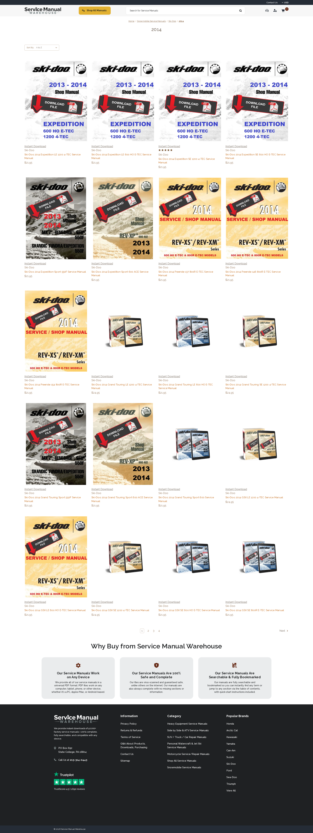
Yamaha (230, 743)
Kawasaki (231, 737)
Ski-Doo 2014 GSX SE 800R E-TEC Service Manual (254, 610)
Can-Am (230, 750)
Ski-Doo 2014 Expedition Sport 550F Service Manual (55, 271)
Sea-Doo (231, 777)
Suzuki (230, 757)
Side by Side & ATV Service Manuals (188, 730)
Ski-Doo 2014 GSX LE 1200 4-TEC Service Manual (254, 497)
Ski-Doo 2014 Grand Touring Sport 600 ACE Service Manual (122, 499)
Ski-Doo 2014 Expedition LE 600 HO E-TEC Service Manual (121, 156)
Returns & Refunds (131, 730)
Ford (229, 770)
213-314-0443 (78, 759)
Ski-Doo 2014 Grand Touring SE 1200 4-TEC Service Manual (255, 386)
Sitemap (125, 760)
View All (231, 790)
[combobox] (185, 11)
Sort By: (30, 47)
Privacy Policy (128, 723)
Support (267, 10)
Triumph (231, 783)
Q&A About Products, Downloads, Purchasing (133, 745)
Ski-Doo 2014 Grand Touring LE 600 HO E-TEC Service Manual (185, 386)
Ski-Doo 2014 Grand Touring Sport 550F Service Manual (52, 499)
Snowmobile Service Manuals (184, 767)
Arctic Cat (232, 730)
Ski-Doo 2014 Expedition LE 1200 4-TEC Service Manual (52, 156)
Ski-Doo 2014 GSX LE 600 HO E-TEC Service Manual (55, 610)
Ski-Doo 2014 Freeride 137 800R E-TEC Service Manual (185, 273)
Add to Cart (56, 101)
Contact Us (271, 2)
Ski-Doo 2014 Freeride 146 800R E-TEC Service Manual (253, 273)
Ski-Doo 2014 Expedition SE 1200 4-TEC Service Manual (186, 161)
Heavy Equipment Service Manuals (187, 723)
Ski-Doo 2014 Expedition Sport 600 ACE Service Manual (119, 273)
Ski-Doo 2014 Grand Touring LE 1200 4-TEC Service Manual (121, 386)
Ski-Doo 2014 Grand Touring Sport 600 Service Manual (186, 499)
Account (275, 10)
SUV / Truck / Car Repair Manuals (186, 737)
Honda (230, 723)
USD (286, 2)
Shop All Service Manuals (181, 760)
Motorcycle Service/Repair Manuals (188, 754)
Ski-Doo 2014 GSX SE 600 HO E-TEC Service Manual (189, 610)
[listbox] (47, 47)
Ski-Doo (231, 763)
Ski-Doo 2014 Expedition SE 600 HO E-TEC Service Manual (255, 156)
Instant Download (35, 146)
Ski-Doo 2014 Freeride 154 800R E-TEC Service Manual (51, 386)
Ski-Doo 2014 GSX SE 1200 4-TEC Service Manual (120, 610)
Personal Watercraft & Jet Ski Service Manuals (184, 745)
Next (282, 630)
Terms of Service (130, 737)
